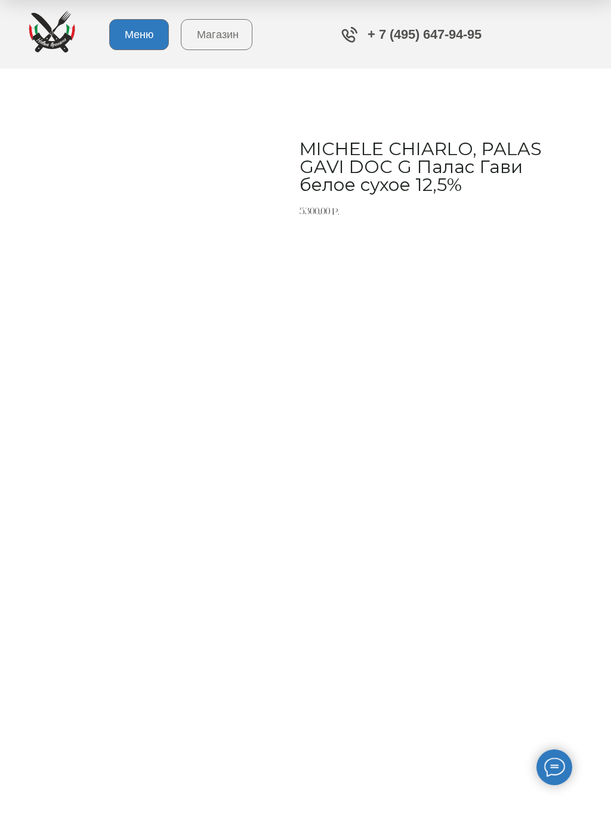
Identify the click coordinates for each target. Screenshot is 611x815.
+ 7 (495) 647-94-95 (425, 34)
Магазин (218, 35)
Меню (139, 35)
